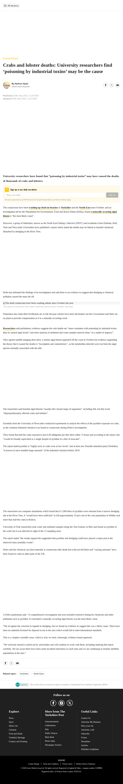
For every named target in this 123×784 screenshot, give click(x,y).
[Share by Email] (117, 85)
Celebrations (50, 725)
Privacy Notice (47, 200)
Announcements (51, 721)
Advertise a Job (87, 730)
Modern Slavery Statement (85, 764)
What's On (13, 726)
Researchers (9, 328)
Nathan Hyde (21, 83)
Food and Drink (15, 734)
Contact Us (85, 718)
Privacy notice (67, 764)
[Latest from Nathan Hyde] (6, 85)
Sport (11, 722)
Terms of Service (61, 200)
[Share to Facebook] (105, 85)
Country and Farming (18, 741)
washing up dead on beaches (43, 207)
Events (84, 737)
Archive (84, 745)
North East (84, 207)
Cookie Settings (33, 764)
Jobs (47, 729)
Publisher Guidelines (90, 749)
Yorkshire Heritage (17, 737)
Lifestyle (12, 730)
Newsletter (85, 741)
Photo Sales (50, 741)
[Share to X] (111, 85)
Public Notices (51, 733)
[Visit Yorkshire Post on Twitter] (70, 703)
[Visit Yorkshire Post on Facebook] (53, 703)
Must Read (49, 737)
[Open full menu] (5, 5)
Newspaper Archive (53, 745)
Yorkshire (66, 207)
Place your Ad (87, 726)
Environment (10, 58)
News (11, 718)
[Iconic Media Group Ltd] (61, 760)
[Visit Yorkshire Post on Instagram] (61, 703)
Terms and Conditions (51, 764)
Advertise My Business (90, 722)
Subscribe (85, 734)
